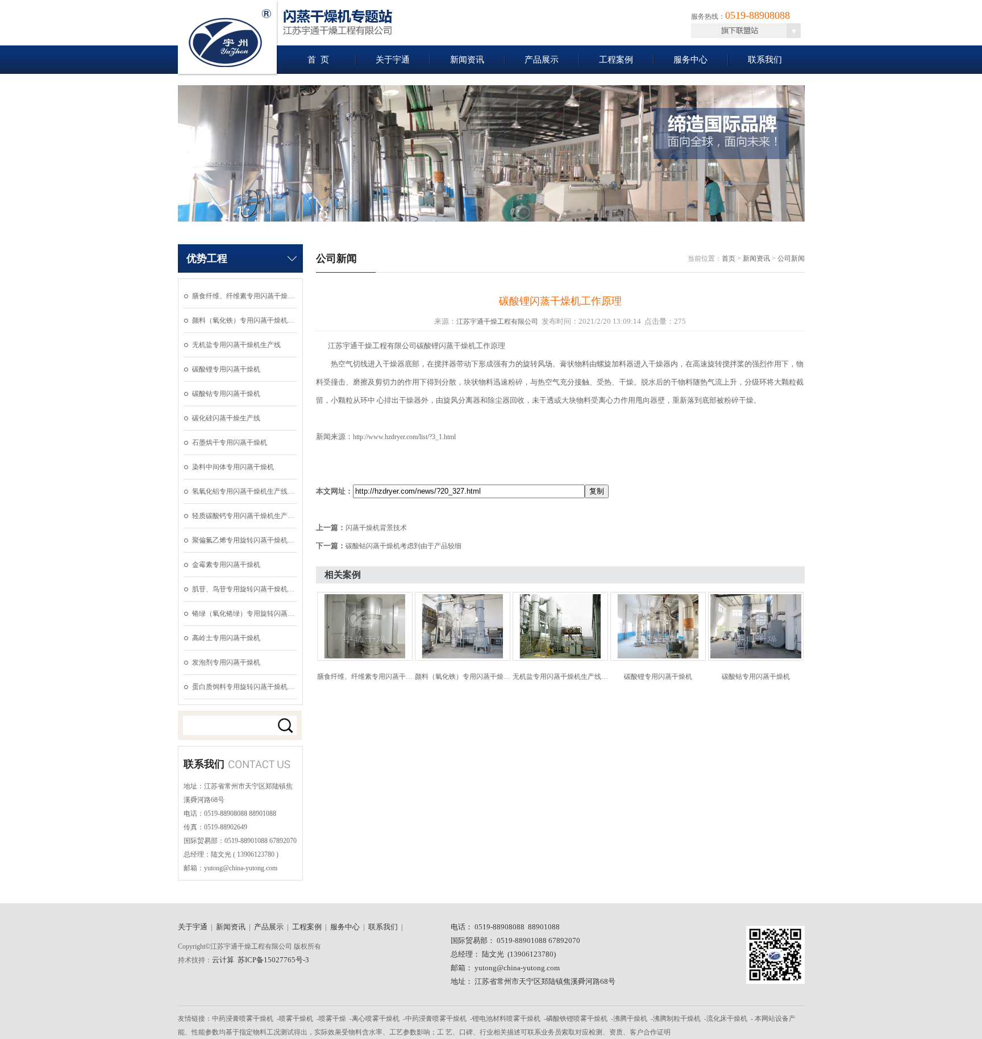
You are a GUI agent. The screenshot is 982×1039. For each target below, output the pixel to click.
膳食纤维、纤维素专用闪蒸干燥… (243, 296)
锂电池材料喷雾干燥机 (506, 1019)
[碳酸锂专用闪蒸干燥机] (658, 658)
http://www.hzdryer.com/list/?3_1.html (404, 437)
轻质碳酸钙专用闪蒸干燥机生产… (243, 516)
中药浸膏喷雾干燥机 (242, 1019)
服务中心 (690, 59)
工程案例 (616, 59)
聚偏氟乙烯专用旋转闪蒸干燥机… (243, 540)
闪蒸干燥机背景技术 (376, 528)
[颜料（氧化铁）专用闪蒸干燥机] (462, 658)
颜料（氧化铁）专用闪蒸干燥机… (243, 320)
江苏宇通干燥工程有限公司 (497, 322)
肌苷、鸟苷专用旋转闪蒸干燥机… (243, 589)
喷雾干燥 (332, 1019)
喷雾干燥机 (296, 1019)
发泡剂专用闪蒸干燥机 (226, 662)
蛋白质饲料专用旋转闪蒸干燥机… (243, 687)
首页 (728, 258)
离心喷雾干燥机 (376, 1019)
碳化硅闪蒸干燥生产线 (226, 418)
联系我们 (765, 59)
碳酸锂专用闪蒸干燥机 (226, 369)
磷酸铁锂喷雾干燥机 (576, 1019)
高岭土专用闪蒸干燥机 (226, 638)
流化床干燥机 (726, 1019)
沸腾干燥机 (630, 1019)
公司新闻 (791, 258)
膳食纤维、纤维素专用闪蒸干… (365, 677)
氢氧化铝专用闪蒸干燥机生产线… (243, 491)
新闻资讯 (467, 59)
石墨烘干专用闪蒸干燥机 (229, 443)
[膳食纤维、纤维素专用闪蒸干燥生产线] (365, 658)
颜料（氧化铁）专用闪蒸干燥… (462, 677)
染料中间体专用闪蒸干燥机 (233, 467)
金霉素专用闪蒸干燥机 (226, 565)
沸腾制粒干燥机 (677, 1019)
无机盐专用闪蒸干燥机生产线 (236, 345)
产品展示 (542, 59)
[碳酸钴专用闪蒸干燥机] (756, 658)
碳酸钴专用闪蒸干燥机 (226, 394)
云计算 (223, 959)
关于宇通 (393, 59)
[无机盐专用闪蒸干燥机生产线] (560, 658)
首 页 (318, 59)
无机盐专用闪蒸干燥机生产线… (560, 677)
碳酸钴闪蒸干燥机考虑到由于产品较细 (403, 546)
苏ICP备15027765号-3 (273, 959)
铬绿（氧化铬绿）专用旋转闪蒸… (243, 613)
